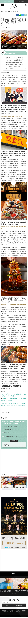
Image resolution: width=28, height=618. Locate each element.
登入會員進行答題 (14, 440)
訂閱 (7, 606)
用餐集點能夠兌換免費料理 (9, 433)
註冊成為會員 (19, 606)
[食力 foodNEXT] (14, 6)
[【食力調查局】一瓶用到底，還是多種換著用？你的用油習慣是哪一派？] (14, 523)
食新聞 (6, 11)
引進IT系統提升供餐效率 (9, 429)
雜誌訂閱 (17, 611)
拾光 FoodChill (21, 1)
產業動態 (10, 11)
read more (7, 445)
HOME (2, 11)
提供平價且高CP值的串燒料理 (10, 426)
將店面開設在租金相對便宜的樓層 (11, 436)
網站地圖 (24, 611)
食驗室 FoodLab (7, 1)
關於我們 (4, 611)
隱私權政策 (11, 611)
